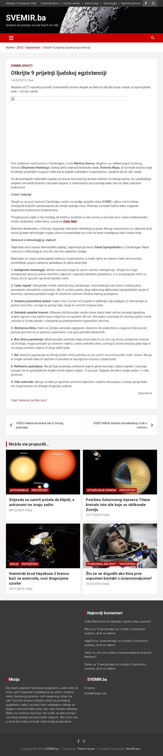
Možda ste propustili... (29, 444)
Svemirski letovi (50, 3)
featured (23, 400)
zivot (43, 400)
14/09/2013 (18, 80)
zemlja (35, 400)
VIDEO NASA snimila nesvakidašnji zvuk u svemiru (120, 425)
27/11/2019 (93, 515)
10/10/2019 (93, 583)
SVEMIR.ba (26, 18)
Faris (29, 510)
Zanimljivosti (21, 65)
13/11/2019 (16, 588)
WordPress (133, 749)
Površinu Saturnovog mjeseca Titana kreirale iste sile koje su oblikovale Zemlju (118, 504)
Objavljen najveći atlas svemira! (130, 621)
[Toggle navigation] (11, 37)
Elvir (31, 80)
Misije (14, 564)
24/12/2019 (16, 510)
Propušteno (40, 490)
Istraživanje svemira (101, 490)
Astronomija (92, 3)
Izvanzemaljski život (101, 564)
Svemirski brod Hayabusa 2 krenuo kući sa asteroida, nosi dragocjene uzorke (39, 578)
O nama (89, 688)
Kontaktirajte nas (95, 693)
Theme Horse (86, 749)
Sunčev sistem (71, 3)
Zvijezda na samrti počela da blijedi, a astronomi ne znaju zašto (41, 502)
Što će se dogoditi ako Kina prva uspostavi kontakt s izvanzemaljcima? (119, 576)
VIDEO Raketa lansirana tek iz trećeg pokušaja (39, 425)
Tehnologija (110, 3)
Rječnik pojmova (130, 3)
